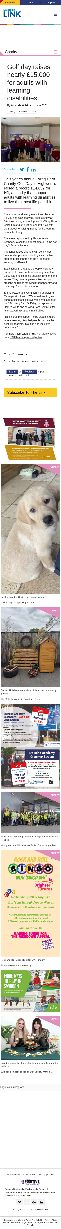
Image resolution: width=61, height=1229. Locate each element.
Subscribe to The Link (26, 392)
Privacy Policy (19, 1210)
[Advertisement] (30, 1130)
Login (30, 2)
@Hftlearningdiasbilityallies (26, 337)
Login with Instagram (12, 1087)
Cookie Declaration (39, 1210)
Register (51, 2)
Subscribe (10, 2)
